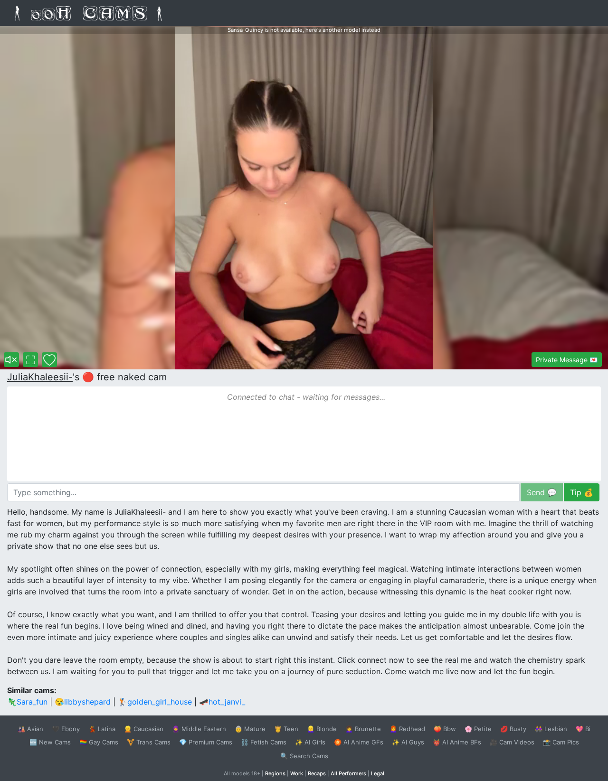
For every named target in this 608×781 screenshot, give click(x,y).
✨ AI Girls (310, 742)
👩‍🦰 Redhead (407, 729)
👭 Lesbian (551, 729)
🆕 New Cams (50, 742)
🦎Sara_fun (27, 701)
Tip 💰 (581, 492)
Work (296, 773)
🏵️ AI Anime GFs (358, 742)
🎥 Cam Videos (512, 742)
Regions (275, 773)
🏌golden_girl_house (155, 701)
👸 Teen (286, 729)
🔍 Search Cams (304, 756)
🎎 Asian (30, 729)
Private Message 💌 (567, 360)
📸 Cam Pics (561, 742)
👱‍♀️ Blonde (322, 729)
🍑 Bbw (445, 729)
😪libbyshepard (83, 701)
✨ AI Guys (408, 742)
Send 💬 (542, 492)
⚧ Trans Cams (149, 742)
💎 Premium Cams (205, 742)
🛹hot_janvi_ (222, 701)
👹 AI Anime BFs (457, 742)
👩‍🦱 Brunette (363, 729)
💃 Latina (101, 729)
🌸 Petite (478, 729)
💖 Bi (583, 729)
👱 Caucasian (143, 729)
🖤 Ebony (66, 729)
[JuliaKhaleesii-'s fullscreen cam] (30, 359)
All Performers (348, 773)
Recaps (317, 773)
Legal (377, 773)
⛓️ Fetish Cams (263, 742)
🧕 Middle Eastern (199, 729)
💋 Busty (513, 729)
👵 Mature (250, 729)
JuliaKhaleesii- (40, 377)
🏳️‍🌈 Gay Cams (98, 742)
